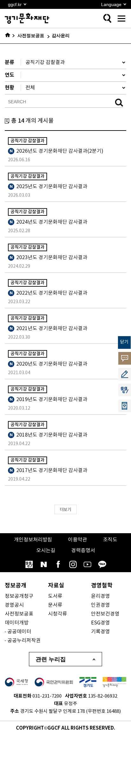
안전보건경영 (105, 614)
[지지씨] (29, 564)
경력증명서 (83, 550)
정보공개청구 (19, 596)
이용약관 (77, 540)
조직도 (110, 540)
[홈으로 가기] (10, 35)
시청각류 (57, 614)
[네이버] (43, 564)
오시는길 (45, 550)
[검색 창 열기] (107, 18)
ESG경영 (100, 623)
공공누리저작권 (24, 640)
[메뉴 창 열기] (121, 18)
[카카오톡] (102, 564)
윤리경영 (100, 596)
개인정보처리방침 (33, 540)
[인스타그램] (73, 564)
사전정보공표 (19, 614)
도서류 (55, 596)
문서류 (55, 605)
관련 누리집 (51, 659)
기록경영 (100, 632)
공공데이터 (19, 632)
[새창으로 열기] (16, 682)
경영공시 (14, 605)
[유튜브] (87, 564)
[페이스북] (58, 564)
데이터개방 (17, 623)
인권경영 (100, 605)
